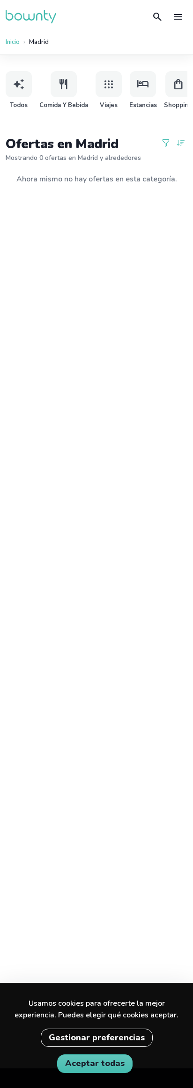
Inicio (13, 42)
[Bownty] (31, 17)
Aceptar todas (95, 1063)
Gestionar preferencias (97, 1037)
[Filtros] (165, 144)
